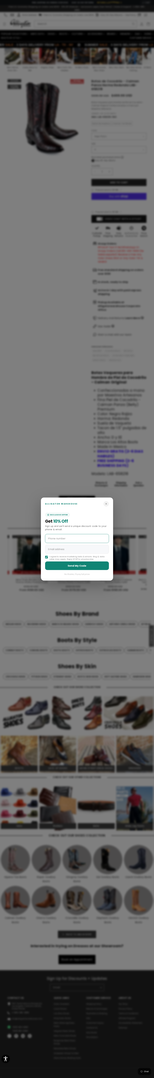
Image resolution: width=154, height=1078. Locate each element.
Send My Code (77, 565)
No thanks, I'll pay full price (77, 574)
